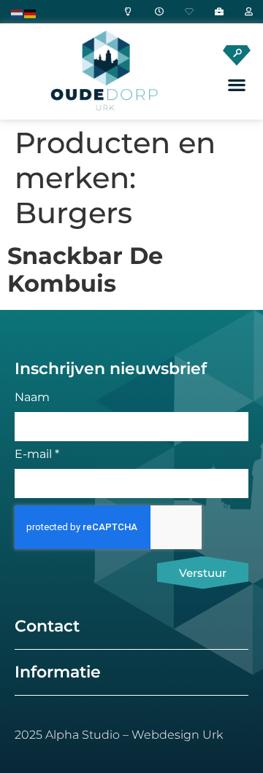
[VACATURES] (215, 11)
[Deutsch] (30, 13)
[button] (237, 85)
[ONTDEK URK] (125, 11)
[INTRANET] (245, 11)
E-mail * (37, 454)
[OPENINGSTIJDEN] (155, 11)
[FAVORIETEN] (185, 11)
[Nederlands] (17, 13)
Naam (32, 398)
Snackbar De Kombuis (85, 269)
